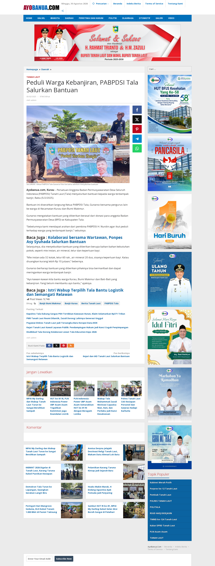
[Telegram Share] (137, 139)
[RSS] (71, 346)
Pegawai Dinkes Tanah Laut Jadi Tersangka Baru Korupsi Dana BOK (61, 322)
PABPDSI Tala (111, 303)
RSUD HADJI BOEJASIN (161, 513)
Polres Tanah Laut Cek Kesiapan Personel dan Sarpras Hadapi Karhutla (130, 404)
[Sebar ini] (137, 110)
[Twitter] (56, 346)
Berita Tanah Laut (91, 303)
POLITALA (155, 507)
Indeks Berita (181, 546)
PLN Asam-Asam (158, 531)
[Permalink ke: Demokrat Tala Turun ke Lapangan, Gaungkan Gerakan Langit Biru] (71, 490)
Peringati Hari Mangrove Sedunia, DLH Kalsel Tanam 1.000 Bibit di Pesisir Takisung (41, 508)
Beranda (168, 546)
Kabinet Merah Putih (161, 482)
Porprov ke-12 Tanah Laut (163, 488)
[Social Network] (62, 11)
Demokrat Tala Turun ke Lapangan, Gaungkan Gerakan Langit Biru (39, 489)
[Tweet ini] (137, 119)
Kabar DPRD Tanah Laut (162, 525)
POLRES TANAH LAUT (161, 501)
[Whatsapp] (137, 148)
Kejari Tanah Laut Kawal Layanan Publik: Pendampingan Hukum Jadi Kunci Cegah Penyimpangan (77, 327)
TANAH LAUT (33, 77)
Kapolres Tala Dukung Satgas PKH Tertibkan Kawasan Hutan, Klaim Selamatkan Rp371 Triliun (75, 313)
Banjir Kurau (71, 303)
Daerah (45, 69)
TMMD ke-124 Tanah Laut (163, 519)
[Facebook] (49, 346)
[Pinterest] (63, 346)
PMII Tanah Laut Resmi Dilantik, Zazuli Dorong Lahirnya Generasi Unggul (64, 318)
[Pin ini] (137, 129)
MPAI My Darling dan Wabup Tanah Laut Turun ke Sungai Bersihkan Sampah (36, 404)
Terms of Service (155, 549)
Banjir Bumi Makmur (50, 303)
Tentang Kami (172, 549)
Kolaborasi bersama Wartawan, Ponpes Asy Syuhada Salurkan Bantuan (74, 239)
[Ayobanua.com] (41, 7)
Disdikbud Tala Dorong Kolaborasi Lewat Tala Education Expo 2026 (61, 332)
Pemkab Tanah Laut (160, 494)
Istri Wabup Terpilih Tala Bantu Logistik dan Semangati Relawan (74, 292)
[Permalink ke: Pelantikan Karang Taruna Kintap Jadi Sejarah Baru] (133, 471)
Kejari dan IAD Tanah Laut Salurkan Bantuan (106, 355)
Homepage (32, 69)
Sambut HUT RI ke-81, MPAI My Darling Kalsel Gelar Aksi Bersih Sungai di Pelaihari (102, 508)
